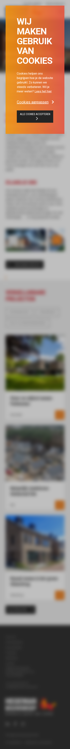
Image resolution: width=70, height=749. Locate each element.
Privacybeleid (13, 742)
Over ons (11, 636)
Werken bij (11, 657)
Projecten (11, 652)
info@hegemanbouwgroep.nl (22, 686)
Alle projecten (17, 609)
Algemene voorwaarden (38, 742)
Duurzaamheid (13, 647)
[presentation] (13, 240)
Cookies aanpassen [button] (33, 102)
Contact (10, 663)
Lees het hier (43, 91)
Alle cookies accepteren (35, 114)
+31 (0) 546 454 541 (17, 683)
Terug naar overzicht (27, 264)
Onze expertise (14, 642)
